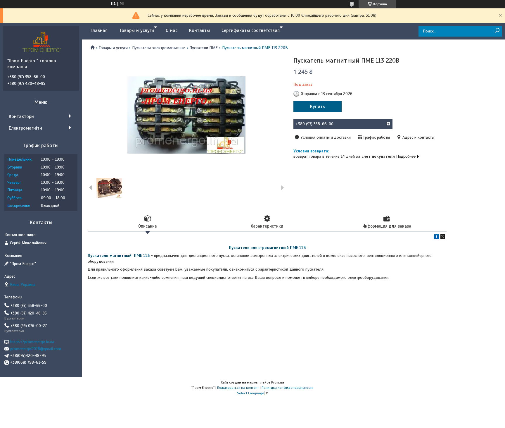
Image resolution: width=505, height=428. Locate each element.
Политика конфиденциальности (288, 388)
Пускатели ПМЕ (203, 47)
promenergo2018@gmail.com (35, 348)
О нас (171, 30)
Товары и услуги (136, 30)
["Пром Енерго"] (42, 42)
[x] (442, 237)
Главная (99, 30)
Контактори (21, 116)
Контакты (199, 30)
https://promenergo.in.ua (32, 341)
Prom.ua (277, 382)
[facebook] (436, 237)
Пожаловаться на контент (238, 388)
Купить (317, 106)
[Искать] (497, 31)
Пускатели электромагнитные (158, 47)
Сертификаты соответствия (251, 30)
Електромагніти (25, 128)
